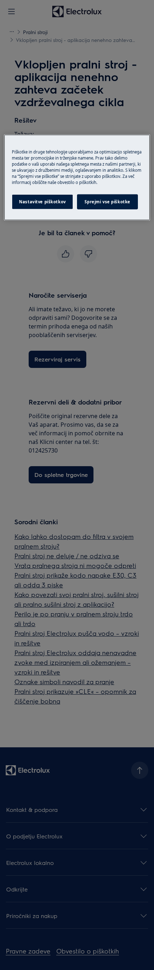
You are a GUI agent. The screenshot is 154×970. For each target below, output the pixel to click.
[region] (77, 177)
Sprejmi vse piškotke (107, 201)
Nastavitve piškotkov (42, 201)
